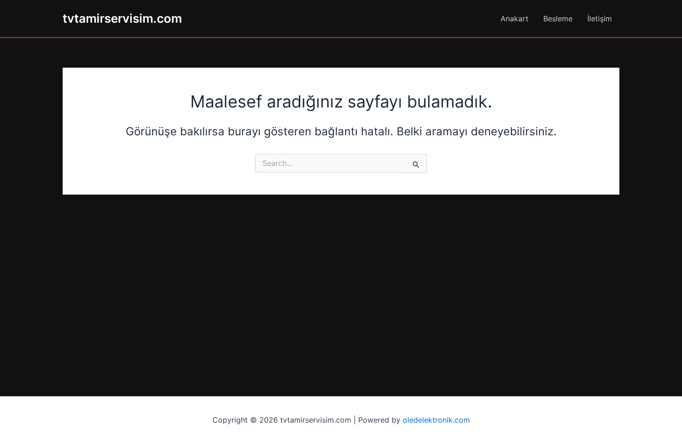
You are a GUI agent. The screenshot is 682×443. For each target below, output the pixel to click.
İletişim (599, 18)
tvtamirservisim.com (122, 18)
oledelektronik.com (436, 419)
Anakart (514, 18)
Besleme (558, 18)
